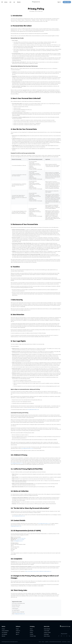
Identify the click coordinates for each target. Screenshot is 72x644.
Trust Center (46, 630)
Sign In (59, 2)
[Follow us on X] (64, 636)
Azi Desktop (4, 634)
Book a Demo (67, 2)
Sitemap (68, 641)
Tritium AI (18, 630)
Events (31, 632)
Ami (10, 2)
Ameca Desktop (5, 630)
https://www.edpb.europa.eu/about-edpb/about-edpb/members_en (38, 571)
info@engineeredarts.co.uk (19, 613)
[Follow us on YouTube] (67, 636)
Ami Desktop (4, 632)
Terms (40, 641)
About (31, 628)
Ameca (5, 2)
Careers (31, 630)
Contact (31, 634)
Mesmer (19, 2)
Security (17, 632)
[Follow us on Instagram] (61, 636)
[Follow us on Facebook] (59, 636)
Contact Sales (33, 636)
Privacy (43, 641)
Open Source (64, 641)
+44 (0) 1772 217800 (20, 539)
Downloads (46, 634)
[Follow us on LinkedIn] (69, 636)
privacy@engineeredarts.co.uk (33, 409)
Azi (14, 2)
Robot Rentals (47, 628)
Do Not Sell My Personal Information (55, 641)
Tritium (17, 628)
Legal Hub (46, 641)
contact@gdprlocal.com (18, 540)
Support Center (47, 632)
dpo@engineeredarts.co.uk (16, 526)
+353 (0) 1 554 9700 (22, 538)
